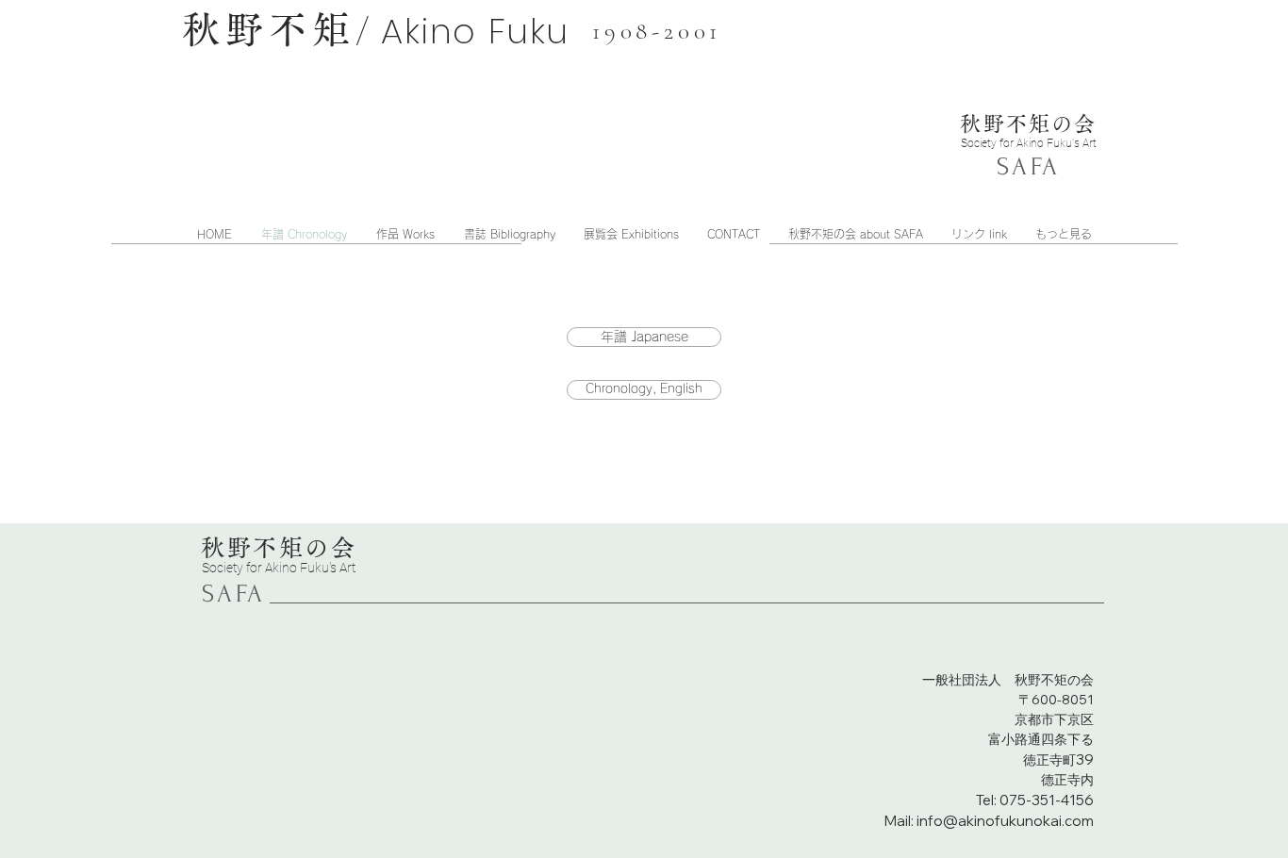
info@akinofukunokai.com (1005, 821)
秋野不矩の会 (1028, 123)
